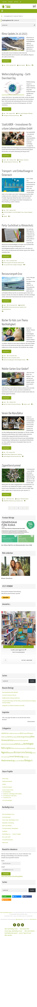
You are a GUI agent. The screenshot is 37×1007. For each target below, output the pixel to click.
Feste (11, 264)
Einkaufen (13, 357)
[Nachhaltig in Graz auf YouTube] (22, 936)
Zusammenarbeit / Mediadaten (10, 840)
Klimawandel (5, 752)
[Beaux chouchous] (15, 575)
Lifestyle (5, 162)
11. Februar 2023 (12, 210)
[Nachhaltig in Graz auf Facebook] (14, 936)
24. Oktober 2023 (12, 65)
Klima (29, 65)
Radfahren (29, 760)
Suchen (32, 692)
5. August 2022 (11, 452)
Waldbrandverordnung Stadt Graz (11, 709)
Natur (10, 759)
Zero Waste (21, 772)
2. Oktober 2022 (12, 402)
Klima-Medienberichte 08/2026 (10, 703)
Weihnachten (21, 262)
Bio (21, 745)
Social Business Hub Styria (9, 807)
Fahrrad (5, 404)
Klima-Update (21, 65)
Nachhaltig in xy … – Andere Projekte (11, 845)
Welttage (30, 113)
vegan (8, 768)
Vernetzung (15, 162)
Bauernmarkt (17, 745)
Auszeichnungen (6, 828)
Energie (30, 745)
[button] (6, 908)
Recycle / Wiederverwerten (22, 498)
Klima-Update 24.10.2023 (14, 33)
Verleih (4, 795)
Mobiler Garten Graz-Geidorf (15, 368)
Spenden (5, 1)
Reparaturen (14, 454)
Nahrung (4, 759)
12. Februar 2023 (12, 160)
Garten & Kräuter (11, 404)
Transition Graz (7, 809)
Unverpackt (5, 768)
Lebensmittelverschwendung (7, 755)
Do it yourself (7, 264)
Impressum (5, 854)
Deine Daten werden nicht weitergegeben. (12, 887)
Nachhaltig (21, 755)
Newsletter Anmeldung (8, 834)
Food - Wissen (24, 212)
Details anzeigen (27, 671)
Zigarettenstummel (11, 465)
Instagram (10, 1)
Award (14, 745)
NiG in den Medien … (7, 837)
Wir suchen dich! (6, 848)
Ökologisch (6, 115)
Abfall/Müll (22, 305)
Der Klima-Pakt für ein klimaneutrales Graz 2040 (16, 545)
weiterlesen (6, 61)
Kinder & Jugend (7, 262)
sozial (28, 404)
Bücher (5, 359)
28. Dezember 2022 (12, 305)
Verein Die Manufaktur (12, 413)
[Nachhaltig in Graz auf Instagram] (18, 936)
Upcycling (19, 454)
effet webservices (19, 930)
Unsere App (5, 790)
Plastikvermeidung (20, 759)
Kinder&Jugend (10, 359)
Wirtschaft (16, 772)
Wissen (24, 359)
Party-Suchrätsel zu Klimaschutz (17, 225)
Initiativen (21, 160)
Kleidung (28, 748)
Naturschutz (15, 759)
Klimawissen (14, 262)
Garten (25, 404)
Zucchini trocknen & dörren (9, 706)
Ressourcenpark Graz (12, 273)
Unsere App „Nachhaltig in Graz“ (10, 831)
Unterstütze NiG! (24, 940)
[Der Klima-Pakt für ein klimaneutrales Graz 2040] (18, 542)
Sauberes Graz (22, 307)
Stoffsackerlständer (7, 793)
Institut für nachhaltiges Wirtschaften (12, 805)
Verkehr (5, 216)
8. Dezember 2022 (12, 355)
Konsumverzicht (17, 752)
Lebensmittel (25, 752)
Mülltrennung (12, 500)
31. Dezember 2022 (12, 260)
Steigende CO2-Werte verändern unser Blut (13, 717)
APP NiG (16, 1)
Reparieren (11, 764)
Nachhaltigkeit (24, 113)
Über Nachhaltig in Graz (8, 825)
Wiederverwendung (6, 309)
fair (32, 745)
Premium (25, 759)
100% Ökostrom (32, 930)
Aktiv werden (10, 745)
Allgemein (5, 357)
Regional (10, 162)
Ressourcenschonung (14, 115)
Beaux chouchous (6, 578)
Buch (10, 357)
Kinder (18, 357)
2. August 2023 (11, 113)
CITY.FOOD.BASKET (7, 212)
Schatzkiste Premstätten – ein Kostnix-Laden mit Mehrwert (18, 661)
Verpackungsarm (26, 768)
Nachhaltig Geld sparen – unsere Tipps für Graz (18, 944)
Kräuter (21, 752)
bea (4, 65)
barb (5, 160)
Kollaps (11, 752)
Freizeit (5, 748)
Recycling (33, 759)
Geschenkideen (14, 748)
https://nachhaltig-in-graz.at (6, 924)
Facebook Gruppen (7, 798)
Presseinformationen (7, 851)
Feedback (4, 842)
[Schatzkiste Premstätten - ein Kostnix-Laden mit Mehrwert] (18, 634)
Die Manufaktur (7, 454)
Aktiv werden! (8, 946)
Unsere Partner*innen (7, 801)
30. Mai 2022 (11, 498)
